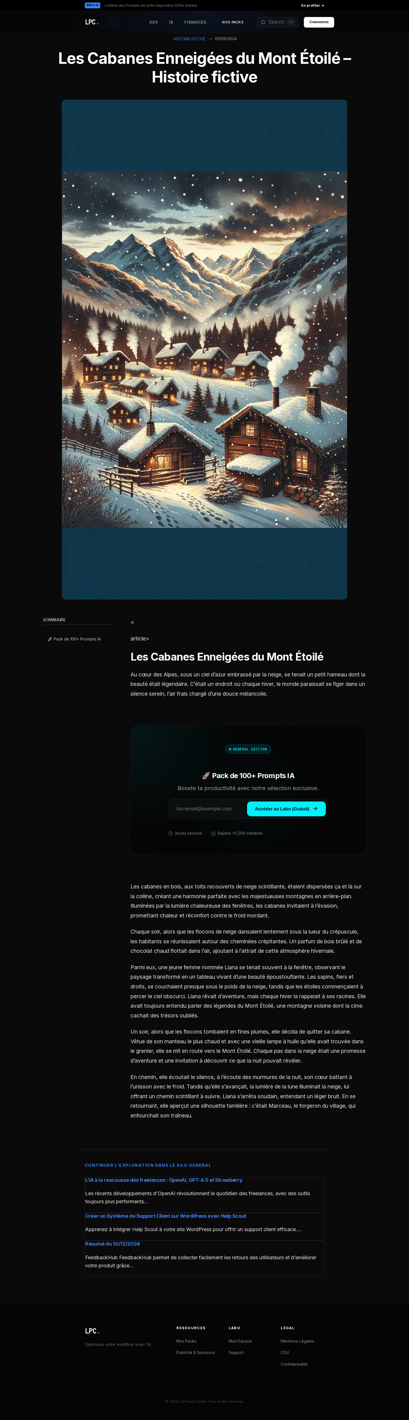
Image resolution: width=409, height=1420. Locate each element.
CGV (285, 1352)
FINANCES (195, 22)
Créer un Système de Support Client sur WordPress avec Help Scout (165, 1216)
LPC (92, 1331)
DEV (153, 22)
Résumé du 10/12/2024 (112, 1244)
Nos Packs (232, 22)
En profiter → (312, 5)
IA (171, 22)
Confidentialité (294, 1364)
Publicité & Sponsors (195, 1352)
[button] (278, 22)
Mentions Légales (297, 1341)
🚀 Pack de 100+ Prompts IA (74, 639)
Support (236, 1352)
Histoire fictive (189, 39)
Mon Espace (240, 1341)
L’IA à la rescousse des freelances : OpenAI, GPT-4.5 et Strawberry (163, 1180)
